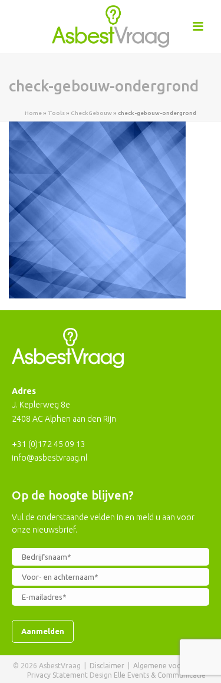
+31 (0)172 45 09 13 (48, 444)
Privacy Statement (57, 675)
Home (33, 113)
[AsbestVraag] (111, 26)
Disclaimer (107, 665)
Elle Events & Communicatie (160, 675)
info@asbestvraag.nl (49, 457)
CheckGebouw (91, 113)
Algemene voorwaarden (173, 665)
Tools (56, 113)
